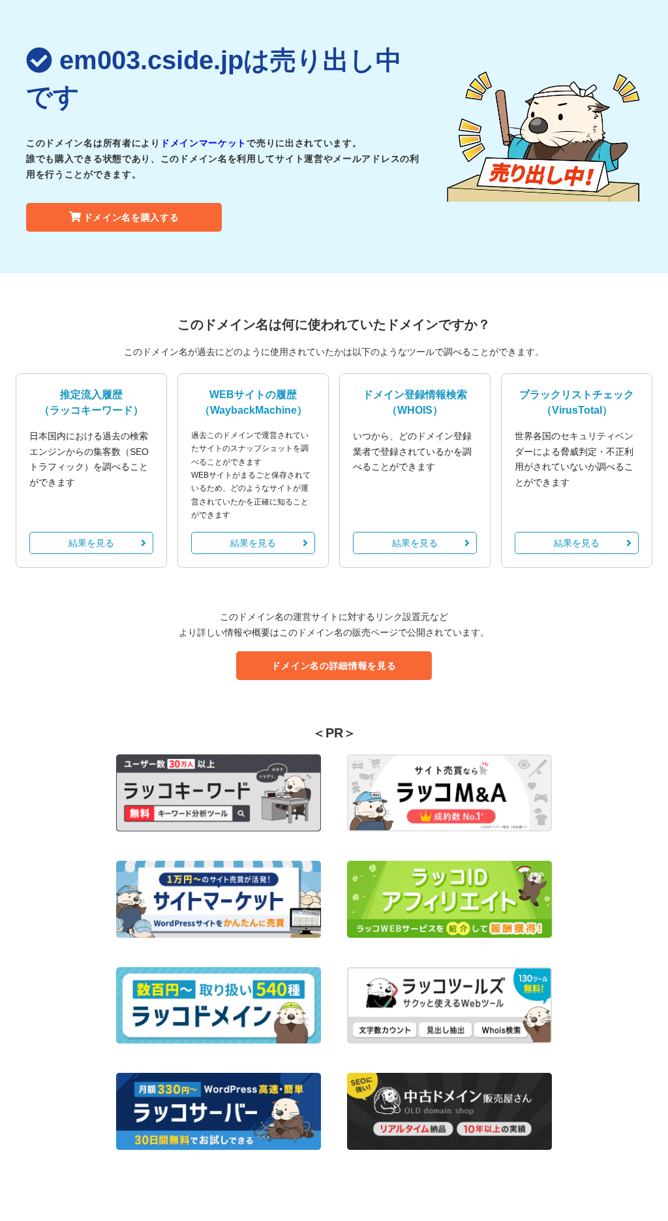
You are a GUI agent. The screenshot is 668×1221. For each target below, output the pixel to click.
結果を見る (91, 543)
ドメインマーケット (203, 143)
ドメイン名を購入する (131, 217)
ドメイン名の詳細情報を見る (333, 665)
